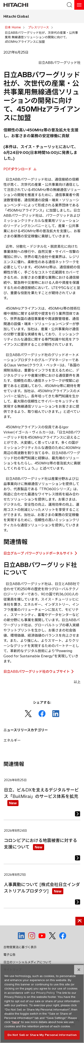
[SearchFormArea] (69, 5)
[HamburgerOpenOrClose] (79, 5)
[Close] (79, 969)
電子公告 (9, 955)
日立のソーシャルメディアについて (27, 962)
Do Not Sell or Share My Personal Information (42, 1035)
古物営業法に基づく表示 (20, 947)
